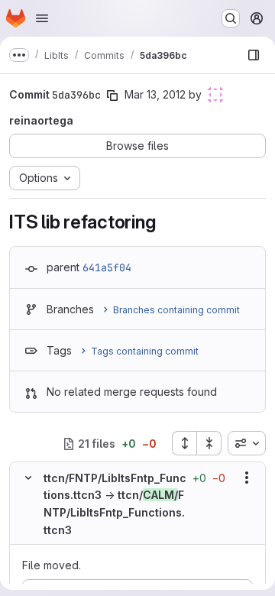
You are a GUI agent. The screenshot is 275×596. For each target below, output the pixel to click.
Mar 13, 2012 (155, 94)
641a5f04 (106, 267)
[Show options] (247, 477)
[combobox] (247, 443)
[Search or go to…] (231, 18)
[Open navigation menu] (42, 18)
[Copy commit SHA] (112, 95)
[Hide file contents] (28, 477)
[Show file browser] (253, 55)
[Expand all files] (184, 443)
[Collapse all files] (209, 443)
